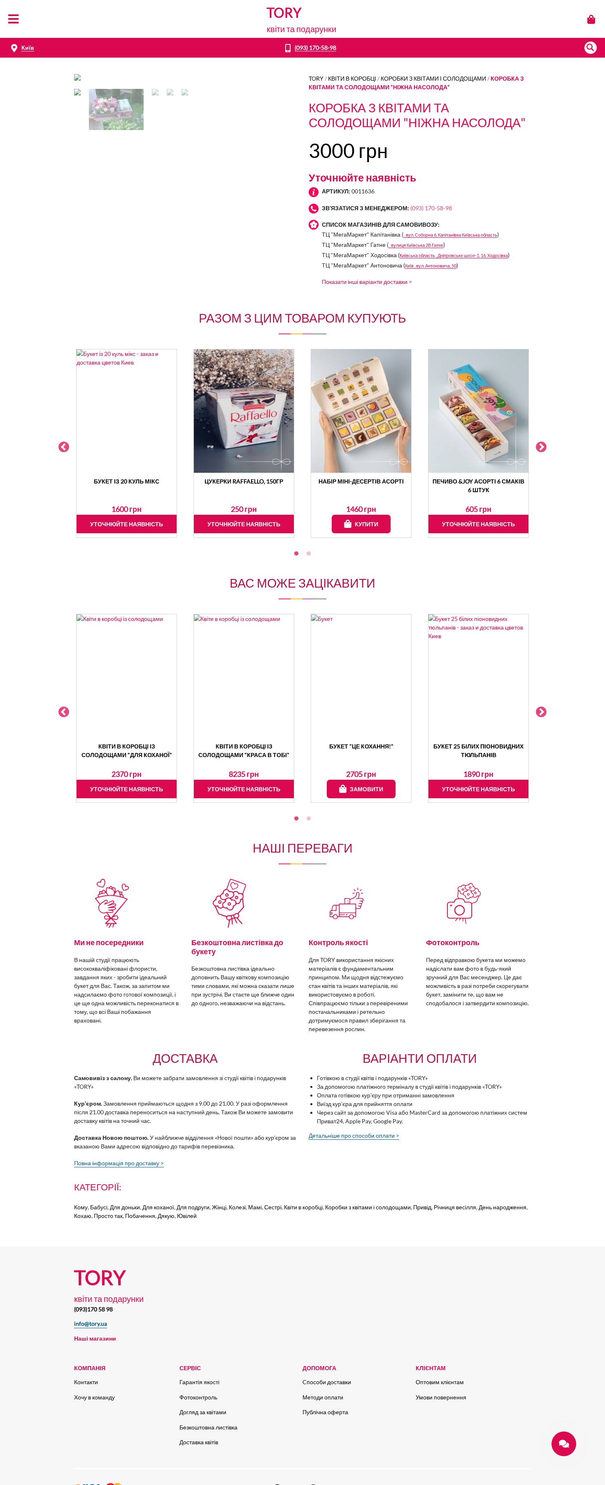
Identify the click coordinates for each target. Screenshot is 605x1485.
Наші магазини (95, 1338)
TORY (316, 78)
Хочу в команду (94, 1397)
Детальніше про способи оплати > (354, 1135)
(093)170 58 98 (93, 1309)
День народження (502, 1207)
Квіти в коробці (352, 78)
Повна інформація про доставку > (119, 1163)
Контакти (86, 1381)
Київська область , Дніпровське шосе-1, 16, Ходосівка (454, 255)
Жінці (219, 1207)
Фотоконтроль (198, 1397)
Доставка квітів (198, 1442)
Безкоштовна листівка (208, 1427)
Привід (422, 1207)
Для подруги (193, 1207)
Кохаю (82, 1215)
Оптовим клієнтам (440, 1381)
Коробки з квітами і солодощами (433, 78)
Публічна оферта (325, 1411)
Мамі (255, 1207)
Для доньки (125, 1207)
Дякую (166, 1215)
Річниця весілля (455, 1207)
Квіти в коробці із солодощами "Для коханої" (126, 750)
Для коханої (158, 1207)
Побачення (140, 1215)
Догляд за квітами (202, 1411)
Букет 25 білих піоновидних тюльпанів (478, 750)
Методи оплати (322, 1397)
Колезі (237, 1207)
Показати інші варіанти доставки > (367, 281)
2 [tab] (309, 554)
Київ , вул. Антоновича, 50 (430, 265)
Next (541, 447)
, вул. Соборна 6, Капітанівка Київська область (450, 234)
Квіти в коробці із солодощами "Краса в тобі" (243, 750)
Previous (64, 447)
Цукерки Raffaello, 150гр (244, 481)
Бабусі (98, 1207)
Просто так (108, 1215)
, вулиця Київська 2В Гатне (416, 245)
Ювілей (187, 1215)
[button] (590, 48)
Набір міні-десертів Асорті (361, 481)
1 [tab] (296, 554)
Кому (81, 1207)
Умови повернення (441, 1397)
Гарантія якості (199, 1381)
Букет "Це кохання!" (361, 746)
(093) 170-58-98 (315, 47)
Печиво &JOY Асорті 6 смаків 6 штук (478, 485)
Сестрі (273, 1207)
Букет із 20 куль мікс (126, 481)
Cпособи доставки (326, 1381)
